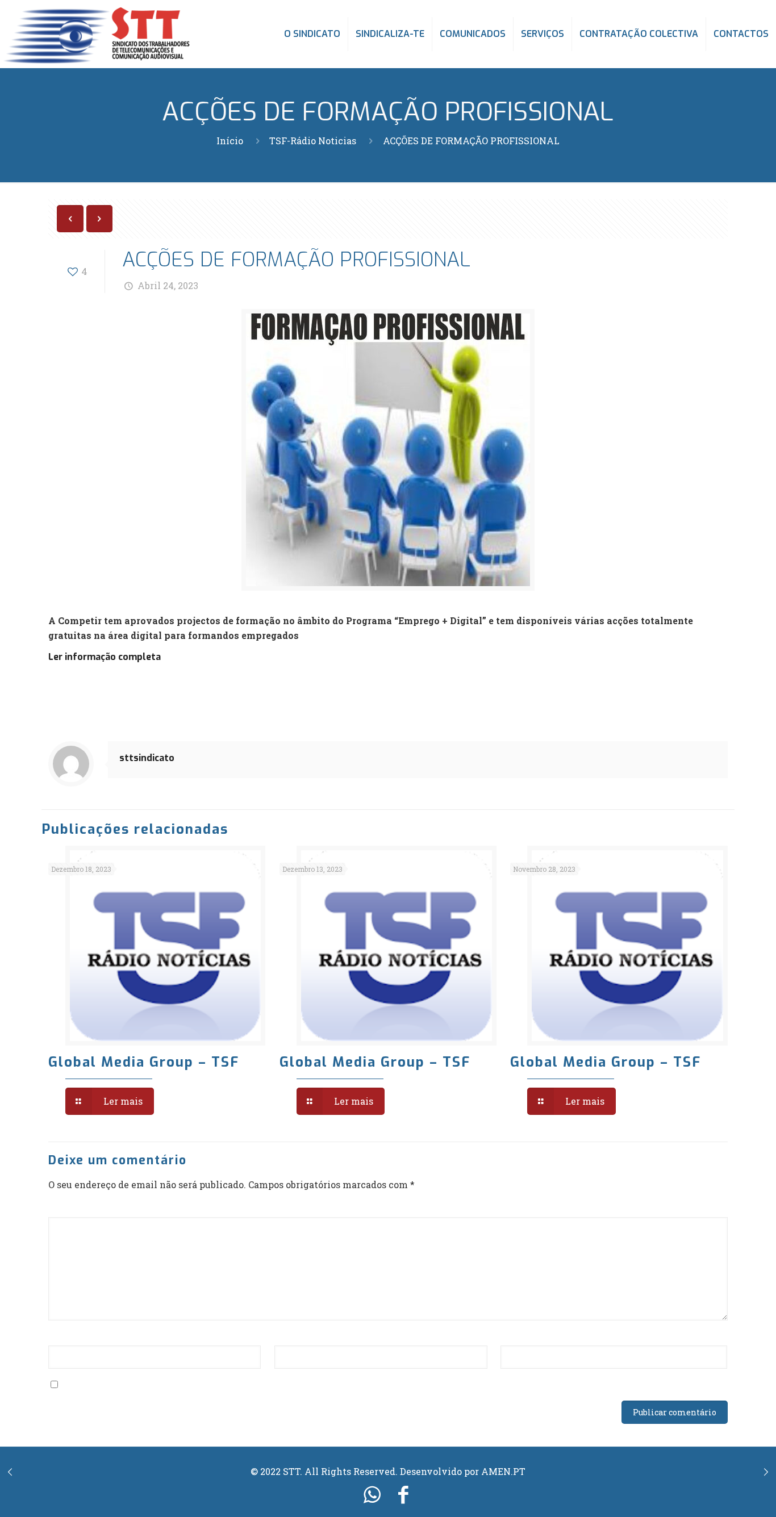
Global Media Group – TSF (143, 1062)
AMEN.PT (503, 1471)
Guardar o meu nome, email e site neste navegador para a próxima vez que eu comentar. (266, 1384)
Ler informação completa (104, 657)
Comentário (79, 1208)
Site (509, 1336)
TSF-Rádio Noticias (312, 141)
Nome (65, 1336)
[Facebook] (404, 1494)
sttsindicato (146, 758)
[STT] (96, 34)
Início (229, 141)
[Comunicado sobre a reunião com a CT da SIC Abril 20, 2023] (10, 1471)
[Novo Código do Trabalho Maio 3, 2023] (766, 1471)
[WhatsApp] (372, 1494)
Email (291, 1336)
